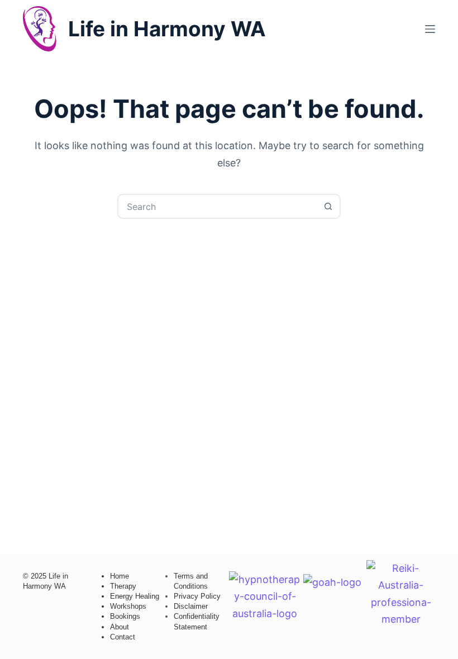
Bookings (125, 616)
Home (119, 576)
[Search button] (328, 206)
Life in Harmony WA (167, 28)
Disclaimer (191, 606)
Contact (122, 637)
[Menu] (430, 29)
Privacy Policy (197, 596)
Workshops (128, 606)
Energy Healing (134, 596)
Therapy (123, 586)
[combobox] (217, 206)
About (119, 627)
